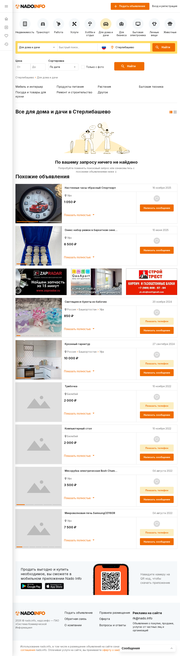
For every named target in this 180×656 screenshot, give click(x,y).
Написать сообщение (157, 208)
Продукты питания (70, 86)
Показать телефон (156, 321)
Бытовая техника (151, 86)
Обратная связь (75, 619)
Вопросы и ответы (112, 625)
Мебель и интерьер (29, 86)
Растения (104, 86)
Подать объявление (79, 612)
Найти (166, 47)
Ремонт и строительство (74, 92)
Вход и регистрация (164, 6)
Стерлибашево (24, 77)
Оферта (104, 619)
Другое (103, 92)
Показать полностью (77, 215)
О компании (73, 625)
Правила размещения (114, 612)
